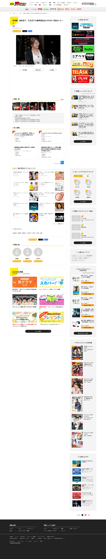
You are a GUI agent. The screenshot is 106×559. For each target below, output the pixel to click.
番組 (40, 4)
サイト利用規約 (38, 538)
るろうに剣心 (74, 260)
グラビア (69, 2)
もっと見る (38, 331)
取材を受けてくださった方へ (24, 538)
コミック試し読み (57, 4)
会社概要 (11, 536)
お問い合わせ (23, 536)
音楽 (54, 2)
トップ (30, 4)
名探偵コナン (86, 257)
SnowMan (80, 257)
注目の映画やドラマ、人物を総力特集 (21, 273)
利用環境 (32, 538)
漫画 (50, 4)
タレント (45, 4)
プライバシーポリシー (41, 536)
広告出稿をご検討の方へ (14, 538)
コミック (75, 2)
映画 (50, 2)
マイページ (16, 536)
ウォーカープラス (20, 541)
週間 (88, 176)
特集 (36, 4)
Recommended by (55, 223)
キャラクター (81, 260)
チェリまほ (74, 257)
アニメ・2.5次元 (61, 2)
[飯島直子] (27, 255)
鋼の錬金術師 (89, 255)
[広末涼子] (38, 255)
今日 (78, 176)
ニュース (31, 2)
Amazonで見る (87, 282)
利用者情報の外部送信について (60, 538)
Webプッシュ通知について (48, 538)
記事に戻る (38, 70)
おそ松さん (74, 255)
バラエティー (44, 2)
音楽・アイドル (73, 528)
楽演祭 (41, 541)
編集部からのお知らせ (50, 536)
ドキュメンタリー (22, 530)
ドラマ (37, 2)
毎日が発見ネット (13, 541)
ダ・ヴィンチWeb (28, 541)
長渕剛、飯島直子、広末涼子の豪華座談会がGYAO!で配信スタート (36, 13)
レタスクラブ (36, 541)
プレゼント (66, 4)
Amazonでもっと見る (83, 333)
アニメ (19, 528)
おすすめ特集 (17, 271)
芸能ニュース (15, 13)
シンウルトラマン (81, 255)
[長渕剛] (16, 255)
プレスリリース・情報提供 (31, 536)
